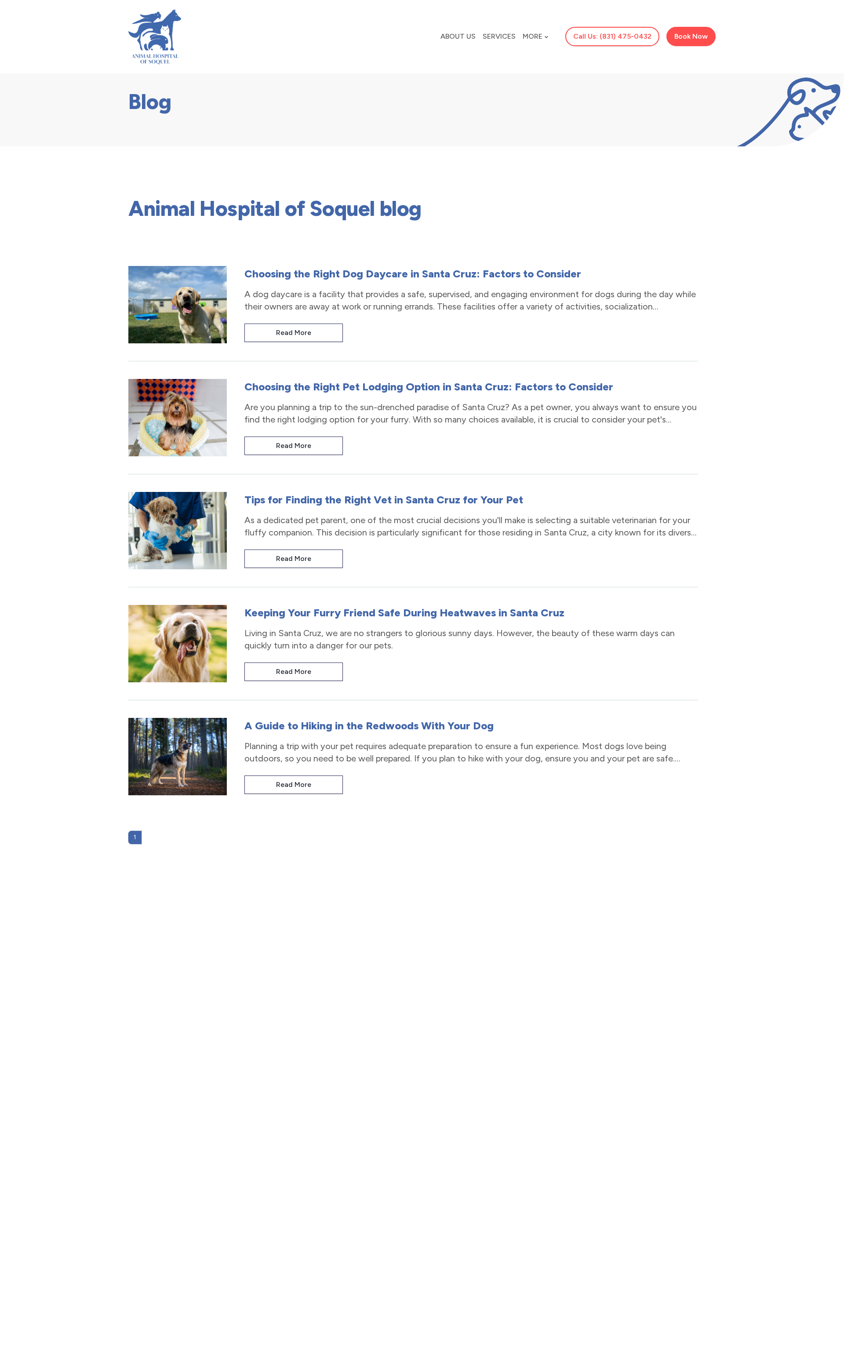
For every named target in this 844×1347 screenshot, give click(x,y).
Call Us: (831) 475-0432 (612, 36)
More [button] (532, 36)
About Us (458, 36)
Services (499, 36)
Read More (293, 332)
